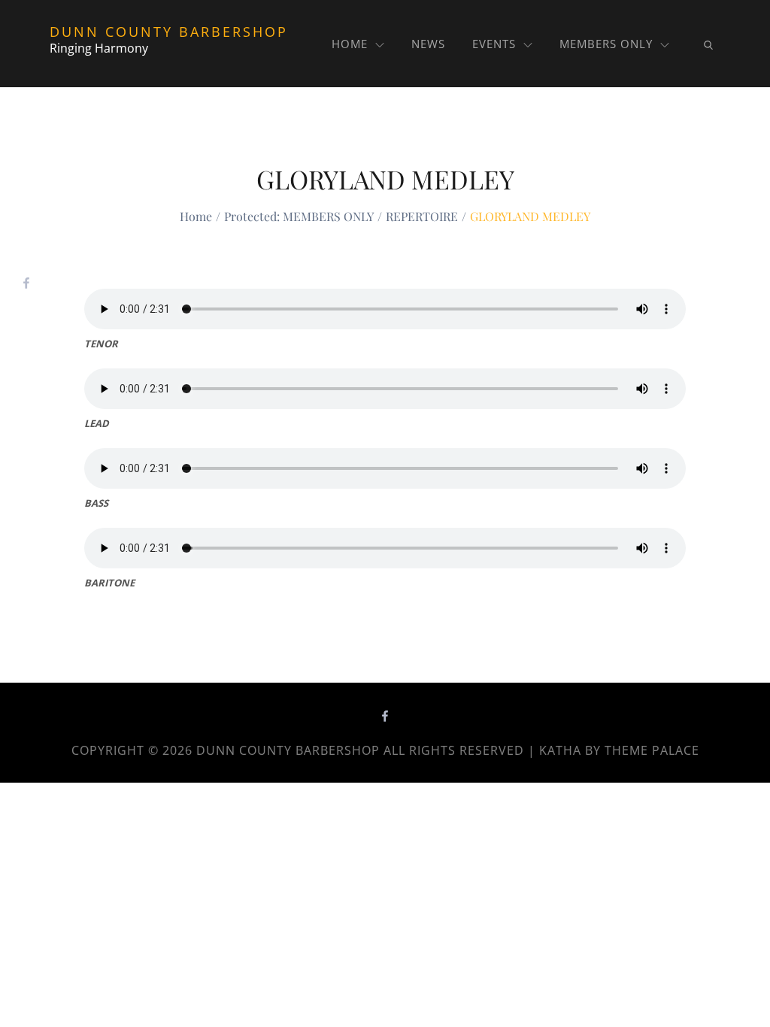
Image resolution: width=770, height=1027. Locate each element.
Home (350, 43)
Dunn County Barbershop (169, 32)
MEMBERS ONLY (606, 43)
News (428, 43)
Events (494, 43)
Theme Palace (652, 750)
